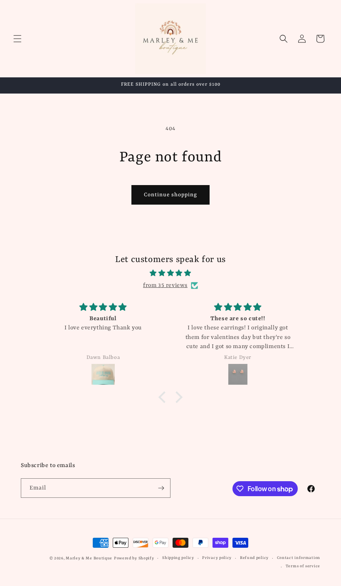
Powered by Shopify (134, 558)
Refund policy (254, 558)
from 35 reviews (165, 285)
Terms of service (303, 566)
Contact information (298, 558)
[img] (170, 273)
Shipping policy (178, 558)
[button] (17, 39)
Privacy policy (217, 558)
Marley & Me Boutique (89, 558)
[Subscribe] (161, 488)
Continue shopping (170, 195)
